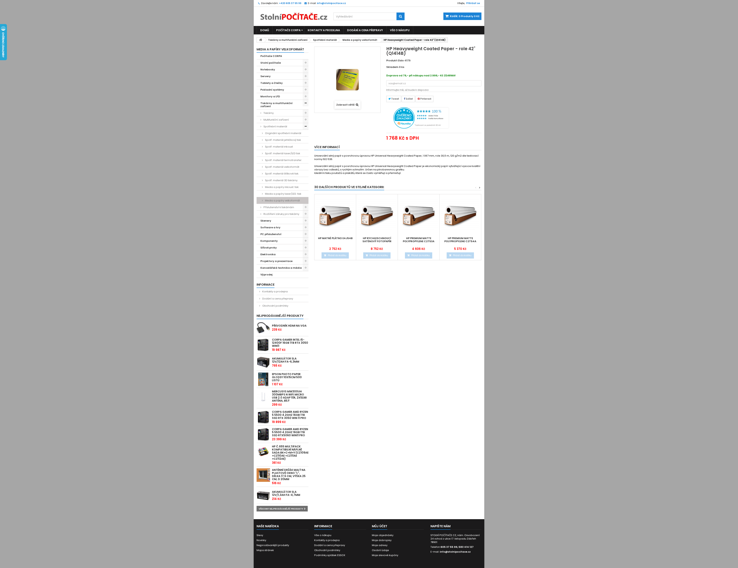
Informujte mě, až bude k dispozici (407, 90)
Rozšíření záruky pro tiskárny (281, 214)
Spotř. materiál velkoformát (281, 167)
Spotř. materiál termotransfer (283, 160)
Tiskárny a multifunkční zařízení (288, 40)
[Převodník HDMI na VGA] (263, 327)
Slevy (260, 535)
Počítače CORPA (288, 30)
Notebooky (267, 69)
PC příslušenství (270, 234)
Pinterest (425, 99)
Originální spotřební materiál (282, 133)
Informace (265, 284)
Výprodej (266, 274)
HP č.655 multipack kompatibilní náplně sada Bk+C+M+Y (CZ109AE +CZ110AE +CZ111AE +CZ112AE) (290, 453)
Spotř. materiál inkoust (278, 146)
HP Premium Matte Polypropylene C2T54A (460, 240)
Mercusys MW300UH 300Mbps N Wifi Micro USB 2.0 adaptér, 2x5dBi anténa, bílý (289, 396)
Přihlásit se (473, 3)
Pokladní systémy (272, 90)
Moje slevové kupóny (385, 555)
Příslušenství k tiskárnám (278, 207)
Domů (264, 30)
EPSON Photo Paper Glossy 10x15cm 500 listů (287, 377)
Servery (265, 76)
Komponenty (269, 241)
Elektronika (268, 254)
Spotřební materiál (325, 40)
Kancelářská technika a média (281, 268)
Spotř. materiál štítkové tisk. (281, 173)
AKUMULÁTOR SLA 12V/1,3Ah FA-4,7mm (286, 493)
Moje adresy (379, 545)
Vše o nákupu (400, 30)
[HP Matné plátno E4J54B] (335, 215)
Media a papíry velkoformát (359, 40)
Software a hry (270, 227)
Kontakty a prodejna (324, 30)
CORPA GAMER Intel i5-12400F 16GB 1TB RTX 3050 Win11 (290, 343)
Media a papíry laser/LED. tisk (282, 194)
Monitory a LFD (270, 96)
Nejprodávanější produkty (280, 316)
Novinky (261, 540)
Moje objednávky (382, 535)
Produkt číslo (395, 60)
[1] (263, 362)
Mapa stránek (265, 550)
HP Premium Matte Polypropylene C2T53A (418, 240)
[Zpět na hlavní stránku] (260, 40)
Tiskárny (268, 113)
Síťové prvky (268, 247)
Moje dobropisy (381, 540)
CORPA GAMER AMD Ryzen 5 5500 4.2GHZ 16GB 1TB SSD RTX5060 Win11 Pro (290, 432)
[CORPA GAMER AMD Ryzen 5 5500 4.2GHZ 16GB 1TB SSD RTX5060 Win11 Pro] (263, 434)
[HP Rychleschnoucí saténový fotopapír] (377, 215)
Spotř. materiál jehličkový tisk (282, 140)
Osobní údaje (380, 550)
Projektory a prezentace (276, 261)
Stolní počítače (270, 63)
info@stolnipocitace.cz (455, 552)
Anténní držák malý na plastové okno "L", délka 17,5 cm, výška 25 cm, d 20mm (289, 474)
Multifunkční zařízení (276, 120)
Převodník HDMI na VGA (289, 326)
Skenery (265, 221)
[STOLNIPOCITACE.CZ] (292, 13)
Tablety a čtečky (271, 83)
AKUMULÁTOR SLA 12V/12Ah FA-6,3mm (285, 360)
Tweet (395, 99)
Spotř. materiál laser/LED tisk (282, 153)
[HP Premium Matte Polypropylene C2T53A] (418, 215)
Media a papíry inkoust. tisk (281, 187)
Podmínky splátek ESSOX (329, 555)
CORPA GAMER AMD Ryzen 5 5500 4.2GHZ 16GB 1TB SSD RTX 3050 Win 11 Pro (290, 415)
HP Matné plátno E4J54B (335, 238)
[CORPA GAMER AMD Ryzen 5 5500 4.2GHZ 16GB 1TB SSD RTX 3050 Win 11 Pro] (263, 417)
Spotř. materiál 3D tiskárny (281, 180)
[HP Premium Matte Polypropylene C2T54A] (460, 215)
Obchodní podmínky (275, 306)
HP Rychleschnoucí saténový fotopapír (376, 240)
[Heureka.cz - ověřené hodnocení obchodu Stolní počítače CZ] (421, 117)
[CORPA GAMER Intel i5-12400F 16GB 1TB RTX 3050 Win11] (263, 345)
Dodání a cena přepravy (365, 30)
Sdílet (409, 99)
